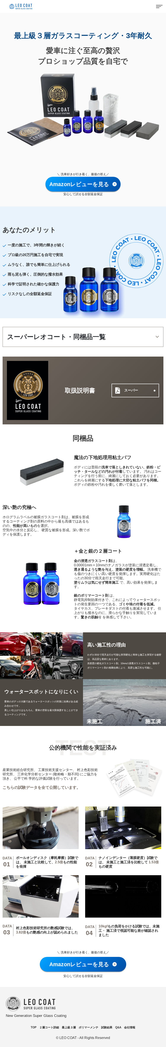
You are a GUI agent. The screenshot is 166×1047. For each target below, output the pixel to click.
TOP (34, 1027)
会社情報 (129, 1027)
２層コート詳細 (49, 1027)
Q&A (118, 1027)
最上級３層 (69, 1027)
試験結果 (106, 1027)
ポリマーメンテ (88, 1027)
